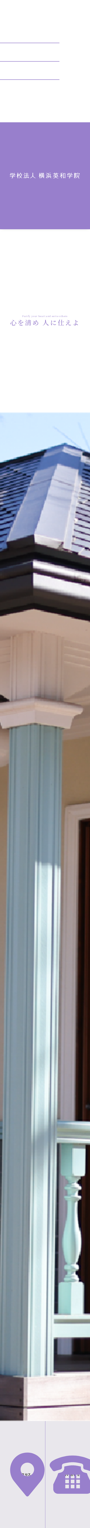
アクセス (24, 1474)
